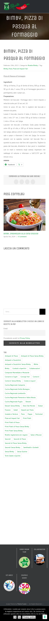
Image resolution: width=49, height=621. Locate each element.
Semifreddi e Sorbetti (31, 447)
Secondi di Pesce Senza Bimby (16, 443)
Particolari (39, 414)
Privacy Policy (25, 338)
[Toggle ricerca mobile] (40, 6)
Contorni (36, 377)
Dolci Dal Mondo (29, 406)
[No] (46, 613)
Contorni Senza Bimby (13, 381)
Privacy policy (28, 617)
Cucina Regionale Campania (15, 385)
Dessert (28, 402)
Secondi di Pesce (20, 439)
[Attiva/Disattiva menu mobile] (44, 6)
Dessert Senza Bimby (12, 406)
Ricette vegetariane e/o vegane (16, 435)
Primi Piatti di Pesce (12, 422)
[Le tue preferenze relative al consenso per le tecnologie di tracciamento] (45, 617)
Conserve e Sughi (11, 377)
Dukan (40, 406)
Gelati (16, 410)
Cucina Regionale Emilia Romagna (17, 389)
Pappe (30, 414)
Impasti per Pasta (27, 410)
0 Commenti (22, 237)
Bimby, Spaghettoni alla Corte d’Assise (21, 233)
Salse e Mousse (36, 435)
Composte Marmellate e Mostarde (17, 372)
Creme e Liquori (30, 381)
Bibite (36, 364)
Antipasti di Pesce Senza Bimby (32, 356)
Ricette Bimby (33, 65)
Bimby (6, 69)
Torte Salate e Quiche (12, 456)
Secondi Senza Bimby (12, 447)
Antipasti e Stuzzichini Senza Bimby (18, 364)
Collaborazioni (34, 368)
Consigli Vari (25, 377)
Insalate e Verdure (11, 414)
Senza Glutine (22, 452)
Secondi (8, 439)
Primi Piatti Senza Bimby (14, 431)
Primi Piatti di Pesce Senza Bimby (17, 426)
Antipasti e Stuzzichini (13, 360)
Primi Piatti (27, 418)
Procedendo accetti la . (17, 338)
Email (6, 328)
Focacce (7, 410)
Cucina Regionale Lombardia (15, 393)
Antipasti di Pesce (11, 356)
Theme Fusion (22, 604)
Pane (10, 69)
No (19, 617)
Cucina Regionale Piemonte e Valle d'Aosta (20, 397)
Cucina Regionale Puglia (13, 402)
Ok (15, 617)
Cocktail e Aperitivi (19, 368)
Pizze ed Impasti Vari (20, 69)
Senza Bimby (9, 452)
